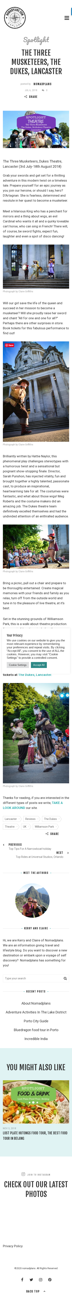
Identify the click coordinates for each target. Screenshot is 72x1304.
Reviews (30, 818)
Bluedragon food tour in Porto (36, 1030)
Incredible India (36, 1039)
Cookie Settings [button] (18, 665)
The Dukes (50, 818)
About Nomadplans (36, 1003)
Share (33, 96)
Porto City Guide (36, 1021)
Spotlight (36, 39)
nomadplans (43, 84)
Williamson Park (44, 826)
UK (24, 826)
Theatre (10, 826)
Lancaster (11, 818)
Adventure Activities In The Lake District (36, 1012)
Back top (33, 1291)
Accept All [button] (39, 665)
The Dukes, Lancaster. (35, 675)
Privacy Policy (13, 1246)
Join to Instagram (38, 1175)
